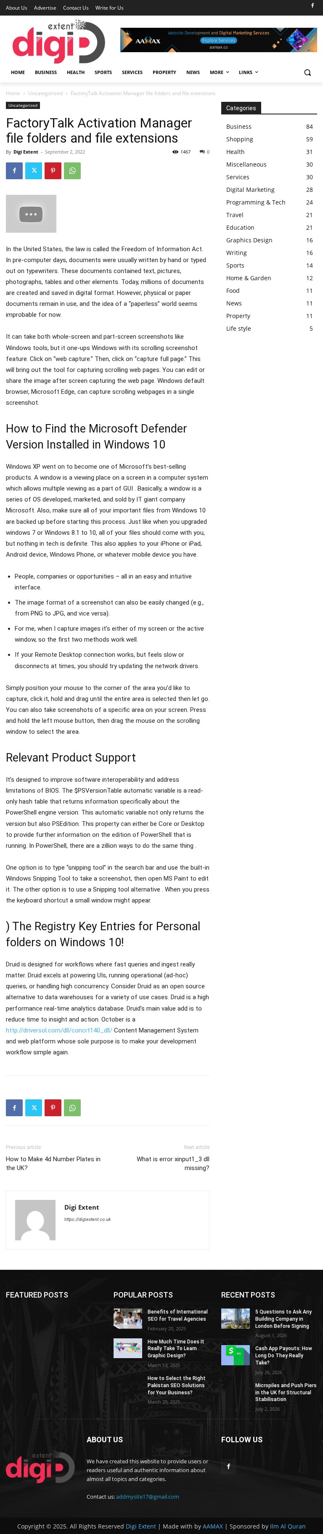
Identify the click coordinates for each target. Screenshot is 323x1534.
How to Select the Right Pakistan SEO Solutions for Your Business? (177, 1385)
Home (13, 93)
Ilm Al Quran (288, 1526)
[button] (307, 72)
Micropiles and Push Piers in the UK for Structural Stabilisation (286, 1393)
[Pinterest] (53, 170)
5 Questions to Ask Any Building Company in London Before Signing (283, 1319)
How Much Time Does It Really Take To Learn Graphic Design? (176, 1349)
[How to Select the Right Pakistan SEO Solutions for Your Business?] (128, 1385)
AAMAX (213, 1526)
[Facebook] (312, 6)
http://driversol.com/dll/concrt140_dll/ (59, 1030)
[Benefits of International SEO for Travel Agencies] (128, 1318)
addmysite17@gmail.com (147, 1496)
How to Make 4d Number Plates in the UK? (53, 1163)
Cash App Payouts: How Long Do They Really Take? (283, 1356)
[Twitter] (33, 170)
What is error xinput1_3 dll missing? (173, 1163)
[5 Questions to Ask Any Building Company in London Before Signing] (235, 1318)
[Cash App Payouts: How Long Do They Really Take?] (235, 1355)
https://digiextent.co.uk (87, 1219)
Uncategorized (45, 93)
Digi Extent (25, 152)
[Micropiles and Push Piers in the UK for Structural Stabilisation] (235, 1392)
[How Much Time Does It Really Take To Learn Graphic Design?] (128, 1348)
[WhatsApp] (72, 170)
